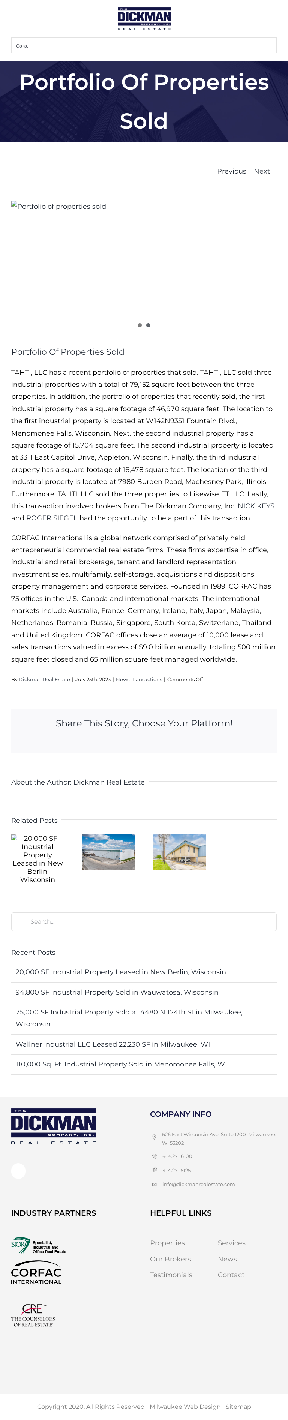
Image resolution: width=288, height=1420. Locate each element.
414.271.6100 (177, 1156)
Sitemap (238, 1406)
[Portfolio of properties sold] (144, 268)
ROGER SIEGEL (52, 518)
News (122, 679)
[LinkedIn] (18, 1171)
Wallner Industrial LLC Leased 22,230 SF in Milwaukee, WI (113, 1044)
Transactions (147, 679)
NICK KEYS (256, 506)
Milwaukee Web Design (185, 1406)
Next (262, 171)
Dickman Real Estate (44, 679)
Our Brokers (170, 1259)
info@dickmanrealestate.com (198, 1184)
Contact (231, 1275)
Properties (167, 1243)
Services (232, 1243)
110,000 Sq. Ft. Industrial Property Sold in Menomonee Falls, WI (121, 1064)
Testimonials (171, 1275)
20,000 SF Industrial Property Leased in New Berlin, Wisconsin (121, 972)
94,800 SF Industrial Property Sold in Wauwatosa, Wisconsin (117, 992)
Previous (231, 171)
